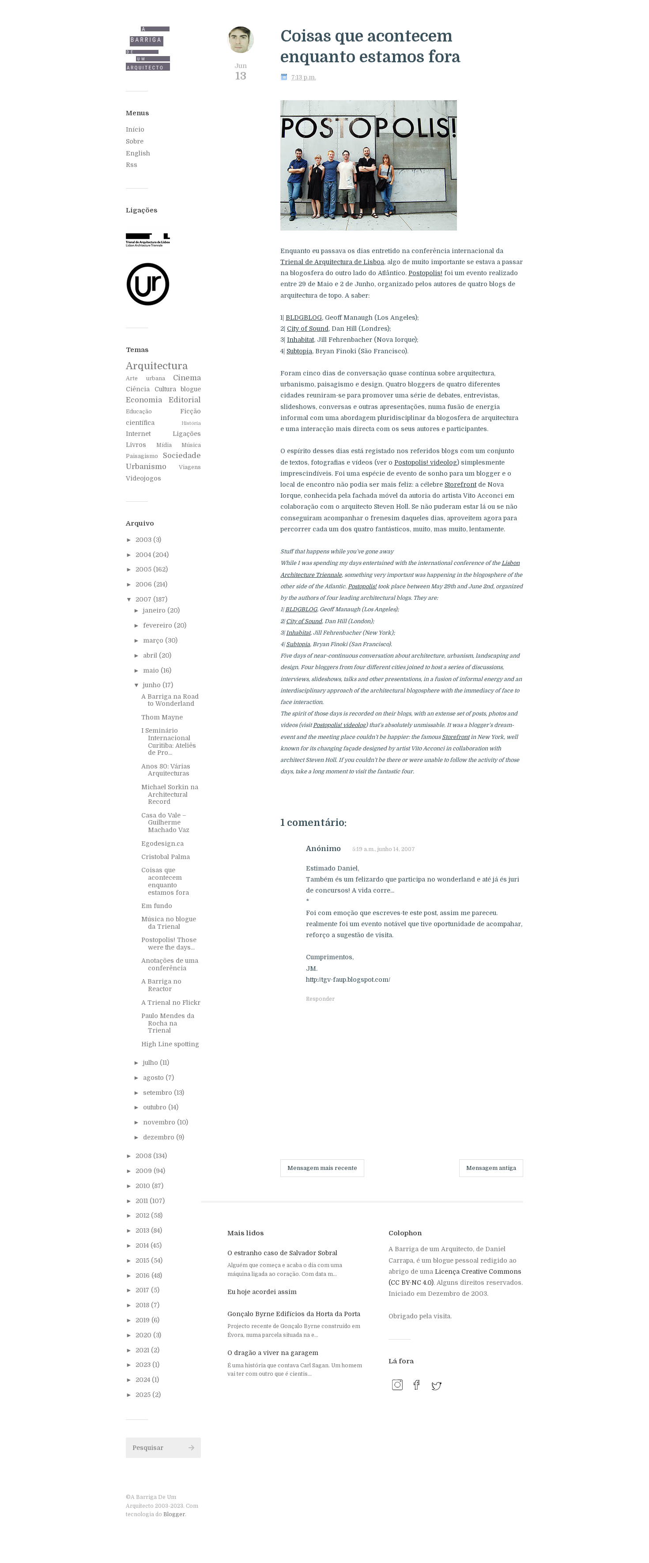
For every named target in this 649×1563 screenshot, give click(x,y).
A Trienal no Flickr (170, 1002)
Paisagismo (142, 456)
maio (152, 670)
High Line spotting (170, 1044)
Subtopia (299, 351)
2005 (144, 569)
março (154, 640)
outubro (155, 1107)
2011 (143, 1200)
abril (151, 655)
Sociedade (182, 455)
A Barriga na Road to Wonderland (170, 700)
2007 (144, 599)
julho (151, 1062)
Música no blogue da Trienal (168, 923)
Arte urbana (145, 378)
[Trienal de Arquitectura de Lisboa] (148, 252)
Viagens (190, 467)
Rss (131, 164)
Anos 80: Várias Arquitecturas (165, 770)
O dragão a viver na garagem (272, 1352)
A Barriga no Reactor (161, 985)
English (138, 153)
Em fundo (156, 905)
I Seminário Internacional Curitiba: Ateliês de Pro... (168, 741)
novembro (160, 1122)
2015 (143, 1260)
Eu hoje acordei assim (262, 1291)
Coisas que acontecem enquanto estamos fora (165, 881)
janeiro (155, 610)
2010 (144, 1185)
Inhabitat (300, 339)
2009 (145, 1170)
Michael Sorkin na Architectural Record (169, 794)
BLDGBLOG (304, 317)
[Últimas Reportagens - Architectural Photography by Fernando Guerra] (148, 304)
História (191, 423)
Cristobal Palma (165, 856)
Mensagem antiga (491, 1168)
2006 (145, 584)
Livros (136, 444)
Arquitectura (157, 365)
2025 (144, 1394)
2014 (143, 1245)
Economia (144, 400)
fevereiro (158, 625)
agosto (154, 1077)
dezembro (159, 1137)
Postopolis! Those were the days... (168, 943)
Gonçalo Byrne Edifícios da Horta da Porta (293, 1313)
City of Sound (307, 328)
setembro (158, 1092)
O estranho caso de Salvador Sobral (282, 1252)
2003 (144, 539)
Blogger (174, 1514)
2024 (144, 1379)
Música (191, 445)
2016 (143, 1275)
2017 (143, 1290)
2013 (143, 1230)
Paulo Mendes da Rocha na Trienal (167, 1023)
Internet (138, 433)
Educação (139, 412)
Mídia (164, 445)
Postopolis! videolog (425, 462)
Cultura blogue (178, 389)
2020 (144, 1335)
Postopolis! (425, 272)
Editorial (185, 400)
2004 (144, 554)
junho (152, 685)
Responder (320, 999)
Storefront (460, 484)
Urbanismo (146, 466)
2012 (143, 1215)
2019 (143, 1320)
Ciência (138, 389)
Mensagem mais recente (322, 1168)
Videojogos (143, 478)
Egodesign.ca (162, 843)
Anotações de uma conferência (169, 964)
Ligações (187, 433)
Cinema (187, 378)
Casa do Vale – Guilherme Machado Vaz (165, 823)
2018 (143, 1305)
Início (135, 129)
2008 (144, 1155)
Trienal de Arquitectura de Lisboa (332, 261)
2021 (143, 1350)
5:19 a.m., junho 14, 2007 (383, 849)
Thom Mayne (162, 717)
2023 (144, 1364)
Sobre (134, 141)
